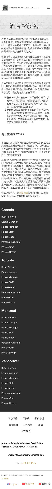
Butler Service (8, 216)
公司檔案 (27, 424)
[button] (48, 7)
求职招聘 (12, 418)
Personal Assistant (10, 241)
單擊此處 (23, 193)
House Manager (9, 226)
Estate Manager (9, 221)
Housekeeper (8, 236)
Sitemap (4, 478)
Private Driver (8, 252)
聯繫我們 (26, 431)
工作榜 (26, 418)
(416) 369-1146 (28, 463)
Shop (40, 424)
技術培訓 (39, 418)
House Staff (7, 231)
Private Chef (7, 246)
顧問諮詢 (13, 424)
